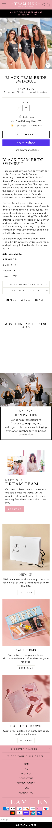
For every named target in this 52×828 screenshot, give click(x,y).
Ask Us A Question (26, 290)
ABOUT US (15, 509)
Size (26, 102)
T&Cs (26, 787)
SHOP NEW (26, 592)
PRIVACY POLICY (26, 783)
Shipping (21, 92)
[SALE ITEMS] (26, 622)
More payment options (26, 149)
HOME (26, 764)
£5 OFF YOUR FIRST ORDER (25, 756)
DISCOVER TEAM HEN (25, 749)
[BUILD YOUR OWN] (26, 698)
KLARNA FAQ (26, 792)
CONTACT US (26, 778)
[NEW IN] (26, 547)
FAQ (26, 768)
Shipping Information (26, 284)
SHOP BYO (26, 740)
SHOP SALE (26, 668)
